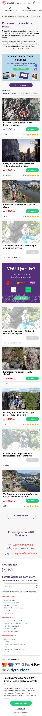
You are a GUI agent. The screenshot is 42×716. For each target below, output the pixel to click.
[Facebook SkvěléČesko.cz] (4, 570)
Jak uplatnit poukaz (10, 605)
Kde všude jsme (9, 639)
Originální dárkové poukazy (13, 608)
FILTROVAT (23, 85)
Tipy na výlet (8, 613)
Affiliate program (10, 628)
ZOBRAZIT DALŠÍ (21, 516)
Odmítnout (21, 709)
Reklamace (7, 610)
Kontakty (7, 641)
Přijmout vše (21, 703)
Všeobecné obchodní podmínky (15, 649)
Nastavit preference (21, 712)
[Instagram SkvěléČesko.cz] (10, 570)
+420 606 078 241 (24, 545)
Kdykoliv (6, 93)
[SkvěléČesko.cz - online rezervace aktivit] (11, 3)
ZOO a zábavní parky (28, 10)
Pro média (7, 652)
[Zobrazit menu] (38, 3)
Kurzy (33, 17)
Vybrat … (36, 93)
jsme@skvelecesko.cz (24, 553)
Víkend (27, 93)
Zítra (20, 93)
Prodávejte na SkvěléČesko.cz (14, 621)
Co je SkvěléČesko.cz (11, 603)
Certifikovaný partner (11, 631)
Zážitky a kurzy (22, 17)
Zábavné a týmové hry (10, 10)
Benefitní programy (10, 600)
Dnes (14, 93)
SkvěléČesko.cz (8, 17)
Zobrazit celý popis (20, 48)
